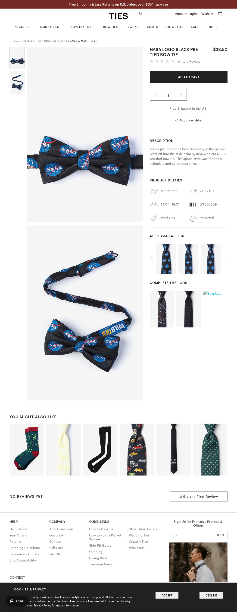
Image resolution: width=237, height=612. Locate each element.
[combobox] (158, 14)
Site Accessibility (22, 560)
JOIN (220, 535)
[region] (189, 258)
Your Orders (18, 535)
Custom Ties (138, 541)
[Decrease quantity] (155, 94)
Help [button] (13, 521)
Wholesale (137, 548)
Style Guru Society (143, 529)
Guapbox (56, 535)
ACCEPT (167, 595)
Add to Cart (188, 77)
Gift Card (56, 548)
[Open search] (141, 14)
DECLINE (211, 595)
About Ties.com (61, 529)
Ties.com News (100, 564)
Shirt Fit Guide (100, 545)
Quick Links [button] (99, 521)
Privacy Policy (42, 605)
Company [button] (57, 521)
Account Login (186, 14)
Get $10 (55, 554)
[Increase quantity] (181, 94)
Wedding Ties (139, 535)
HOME (15, 40)
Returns (15, 541)
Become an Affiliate (24, 554)
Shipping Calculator (24, 548)
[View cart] (220, 14)
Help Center (18, 529)
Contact (55, 541)
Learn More (162, 4)
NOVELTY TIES (31, 40)
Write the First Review (199, 496)
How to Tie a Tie (101, 529)
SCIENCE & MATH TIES (80, 40)
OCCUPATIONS (53, 40)
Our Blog (96, 552)
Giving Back (98, 558)
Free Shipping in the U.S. (189, 108)
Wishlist (207, 14)
